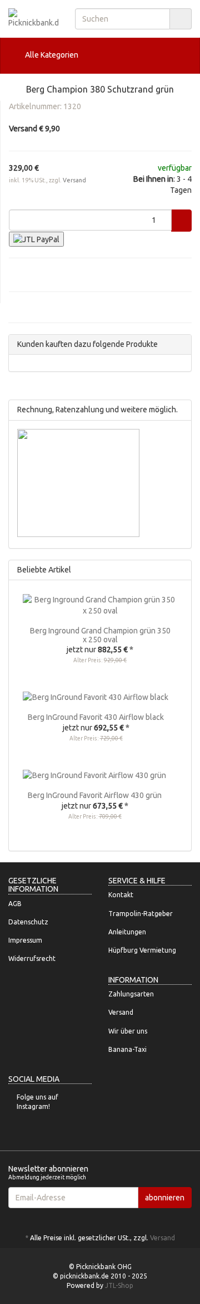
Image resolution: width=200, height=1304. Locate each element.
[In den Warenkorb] (181, 220)
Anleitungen (127, 931)
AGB (15, 903)
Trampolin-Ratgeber (140, 913)
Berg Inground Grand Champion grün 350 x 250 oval (100, 634)
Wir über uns (127, 1031)
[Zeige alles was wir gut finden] (180, 570)
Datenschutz (28, 921)
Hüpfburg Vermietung (142, 950)
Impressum (25, 940)
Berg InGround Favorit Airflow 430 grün (95, 795)
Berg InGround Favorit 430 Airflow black (96, 717)
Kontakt (120, 894)
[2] (36, 239)
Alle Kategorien (50, 54)
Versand (74, 180)
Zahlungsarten (131, 994)
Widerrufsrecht (32, 958)
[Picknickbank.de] (33, 18)
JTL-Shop (119, 1285)
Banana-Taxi (127, 1049)
